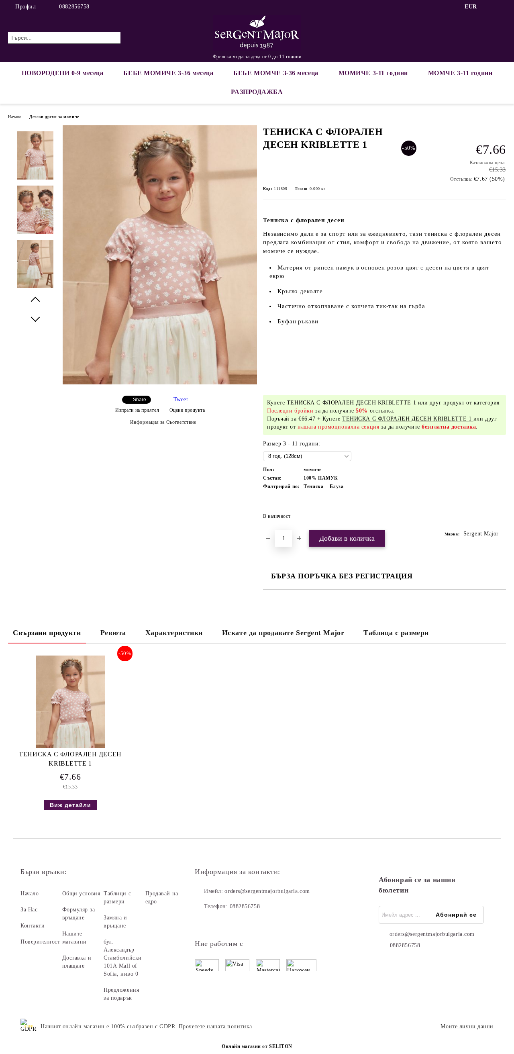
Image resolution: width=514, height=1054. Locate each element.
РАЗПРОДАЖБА (257, 91)
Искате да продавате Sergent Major (283, 633)
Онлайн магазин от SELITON (257, 1046)
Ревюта (113, 633)
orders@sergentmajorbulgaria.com (267, 891)
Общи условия (81, 894)
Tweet (180, 399)
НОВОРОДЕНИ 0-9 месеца (63, 72)
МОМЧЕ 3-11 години (460, 72)
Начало (14, 116)
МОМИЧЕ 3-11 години (373, 72)
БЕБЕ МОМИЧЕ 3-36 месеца (168, 72)
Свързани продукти (47, 633)
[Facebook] (489, 6)
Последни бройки (290, 411)
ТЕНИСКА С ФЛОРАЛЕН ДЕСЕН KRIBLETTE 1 (70, 759)
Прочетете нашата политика (215, 1026)
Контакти (32, 926)
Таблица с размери (396, 633)
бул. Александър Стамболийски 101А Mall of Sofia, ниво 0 (123, 958)
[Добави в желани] (500, 518)
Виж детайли (70, 805)
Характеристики (174, 633)
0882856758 (74, 7)
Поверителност (40, 942)
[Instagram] (501, 6)
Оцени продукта (187, 410)
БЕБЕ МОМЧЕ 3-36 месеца (275, 72)
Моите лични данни (467, 1026)
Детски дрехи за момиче (54, 116)
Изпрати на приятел (137, 410)
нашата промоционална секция (338, 427)
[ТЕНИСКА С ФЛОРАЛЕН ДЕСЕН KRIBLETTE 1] (160, 383)
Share (139, 399)
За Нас (28, 910)
